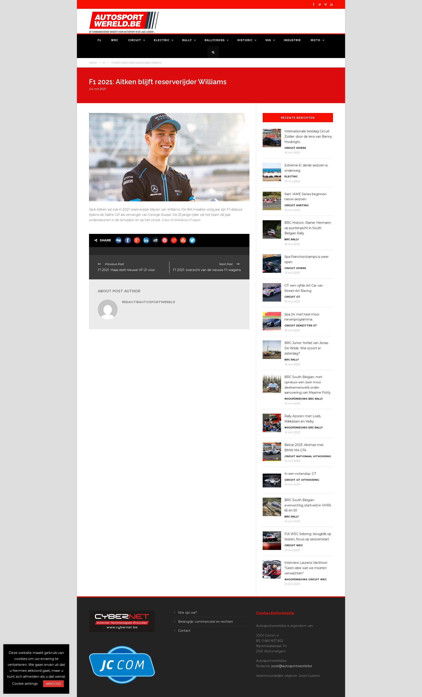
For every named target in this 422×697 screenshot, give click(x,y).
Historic (245, 40)
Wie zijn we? (187, 613)
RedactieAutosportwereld (148, 302)
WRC (114, 40)
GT (298, 296)
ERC (311, 427)
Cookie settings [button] (25, 683)
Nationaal (304, 456)
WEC (299, 545)
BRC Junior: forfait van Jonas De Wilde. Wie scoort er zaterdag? (306, 348)
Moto (315, 40)
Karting (302, 205)
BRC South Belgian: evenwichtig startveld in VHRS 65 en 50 (307, 505)
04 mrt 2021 (97, 89)
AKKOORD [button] (53, 683)
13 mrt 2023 (292, 550)
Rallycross (215, 40)
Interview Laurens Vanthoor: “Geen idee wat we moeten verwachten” (306, 568)
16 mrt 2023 (292, 152)
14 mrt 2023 (292, 364)
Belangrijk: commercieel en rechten (205, 622)
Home (93, 62)
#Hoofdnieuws (295, 398)
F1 (99, 40)
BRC (287, 239)
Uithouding (322, 456)
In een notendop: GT (300, 474)
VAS (268, 40)
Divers (301, 147)
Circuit (134, 40)
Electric (161, 40)
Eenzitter (304, 325)
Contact (184, 631)
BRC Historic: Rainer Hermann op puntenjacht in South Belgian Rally (307, 228)
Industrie (292, 40)
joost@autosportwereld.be (291, 666)
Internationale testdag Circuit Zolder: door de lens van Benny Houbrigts (308, 136)
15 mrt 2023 (292, 181)
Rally (187, 40)
